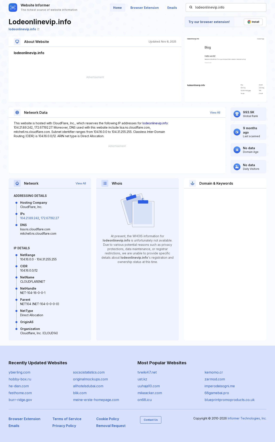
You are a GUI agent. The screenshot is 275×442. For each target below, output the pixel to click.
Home (117, 7)
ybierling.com (19, 372)
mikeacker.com (150, 393)
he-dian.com (19, 386)
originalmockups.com (90, 379)
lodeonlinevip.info (22, 29)
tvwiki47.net (147, 372)
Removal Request (110, 426)
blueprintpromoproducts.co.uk (230, 400)
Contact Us (151, 419)
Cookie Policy (107, 419)
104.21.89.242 (29, 218)
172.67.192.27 (50, 218)
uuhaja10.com (149, 386)
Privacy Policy (64, 426)
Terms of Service (66, 419)
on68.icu (145, 400)
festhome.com (20, 393)
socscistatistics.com (89, 372)
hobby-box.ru (20, 379)
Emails (172, 7)
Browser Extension (144, 7)
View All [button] (215, 112)
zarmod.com (215, 379)
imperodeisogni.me (220, 386)
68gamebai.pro (217, 393)
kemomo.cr (214, 372)
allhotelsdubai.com (88, 386)
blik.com (80, 393)
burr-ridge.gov (20, 400)
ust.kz (142, 379)
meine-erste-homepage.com (96, 400)
